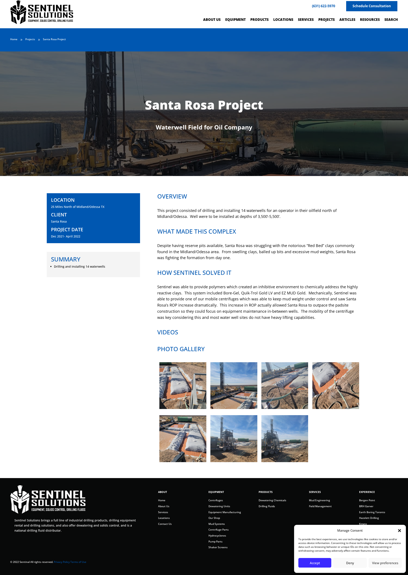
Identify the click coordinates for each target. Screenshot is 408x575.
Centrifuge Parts (218, 529)
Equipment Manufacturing (224, 512)
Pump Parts (215, 541)
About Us (163, 506)
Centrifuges (215, 500)
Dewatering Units (219, 506)
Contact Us (165, 524)
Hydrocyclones (217, 535)
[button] (399, 530)
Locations (164, 518)
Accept (315, 563)
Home (161, 500)
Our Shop (214, 518)
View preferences (385, 563)
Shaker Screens (218, 547)
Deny (350, 563)
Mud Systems (216, 524)
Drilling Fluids (267, 506)
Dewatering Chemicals (272, 500)
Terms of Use (78, 562)
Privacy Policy (62, 562)
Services (163, 512)
